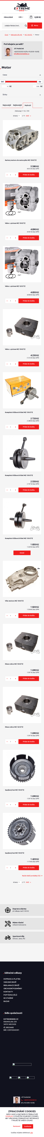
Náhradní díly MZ (16, 34)
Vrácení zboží (10, 982)
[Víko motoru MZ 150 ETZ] (22, 579)
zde (31, 1132)
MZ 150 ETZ (28, 34)
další (27, 116)
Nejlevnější (17, 105)
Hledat (26, 25)
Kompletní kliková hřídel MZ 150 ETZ (19, 412)
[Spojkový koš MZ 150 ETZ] (22, 768)
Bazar (6, 1001)
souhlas (9, 1116)
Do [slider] (40, 82)
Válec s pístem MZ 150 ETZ (15, 223)
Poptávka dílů (10, 995)
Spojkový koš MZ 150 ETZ (14, 790)
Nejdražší (28, 105)
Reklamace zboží (11, 985)
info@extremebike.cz (21, 54)
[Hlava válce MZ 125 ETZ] (22, 705)
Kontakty (8, 992)
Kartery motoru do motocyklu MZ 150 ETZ (21, 160)
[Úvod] (22, 7)
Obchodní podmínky (13, 989)
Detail (22, 553)
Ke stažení (8, 998)
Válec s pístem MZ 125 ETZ (15, 286)
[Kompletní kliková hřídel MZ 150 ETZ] (22, 390)
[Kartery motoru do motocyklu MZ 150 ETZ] (22, 138)
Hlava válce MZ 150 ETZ (14, 664)
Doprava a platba (12, 979)
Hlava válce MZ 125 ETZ (14, 727)
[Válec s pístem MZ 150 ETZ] (22, 201)
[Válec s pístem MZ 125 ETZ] (22, 264)
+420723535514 (20, 51)
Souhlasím (27, 1126)
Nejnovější (7, 105)
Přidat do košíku (29, 174)
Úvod (6, 34)
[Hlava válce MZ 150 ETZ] (22, 642)
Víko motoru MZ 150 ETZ (14, 601)
